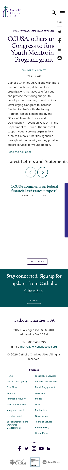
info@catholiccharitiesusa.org (38, 347)
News (14, 31)
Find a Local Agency (17, 381)
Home (10, 376)
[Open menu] (62, 13)
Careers (11, 393)
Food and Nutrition (16, 404)
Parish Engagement (45, 387)
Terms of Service (43, 421)
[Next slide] (42, 172)
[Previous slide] (30, 172)
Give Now (12, 387)
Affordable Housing (17, 398)
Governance (41, 416)
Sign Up (34, 300)
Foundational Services (34, 70)
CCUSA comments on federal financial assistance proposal (34, 188)
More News (37, 261)
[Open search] (54, 13)
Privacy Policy (42, 427)
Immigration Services (45, 376)
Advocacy (40, 393)
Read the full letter (19, 152)
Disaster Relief (14, 416)
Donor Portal (41, 433)
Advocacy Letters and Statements (38, 31)
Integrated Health (15, 410)
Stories (38, 398)
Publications (41, 410)
